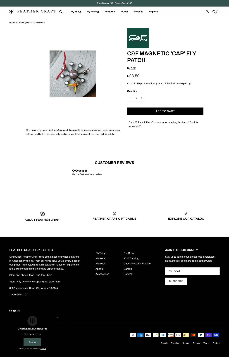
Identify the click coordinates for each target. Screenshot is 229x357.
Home (12, 23)
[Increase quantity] (142, 97)
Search (164, 343)
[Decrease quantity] (130, 97)
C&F (133, 68)
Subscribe (176, 281)
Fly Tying (76, 11)
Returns (128, 274)
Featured (110, 11)
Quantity (132, 91)
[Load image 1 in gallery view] (73, 73)
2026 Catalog (131, 258)
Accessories (102, 274)
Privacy (196, 343)
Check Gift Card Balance (137, 263)
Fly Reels (100, 263)
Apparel (99, 269)
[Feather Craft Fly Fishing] (32, 12)
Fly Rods (100, 258)
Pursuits (138, 11)
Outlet (124, 11)
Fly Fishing (93, 11)
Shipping (175, 343)
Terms (206, 343)
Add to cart (165, 111)
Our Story (129, 253)
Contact (216, 343)
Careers (128, 269)
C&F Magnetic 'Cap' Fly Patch (31, 23)
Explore (153, 11)
